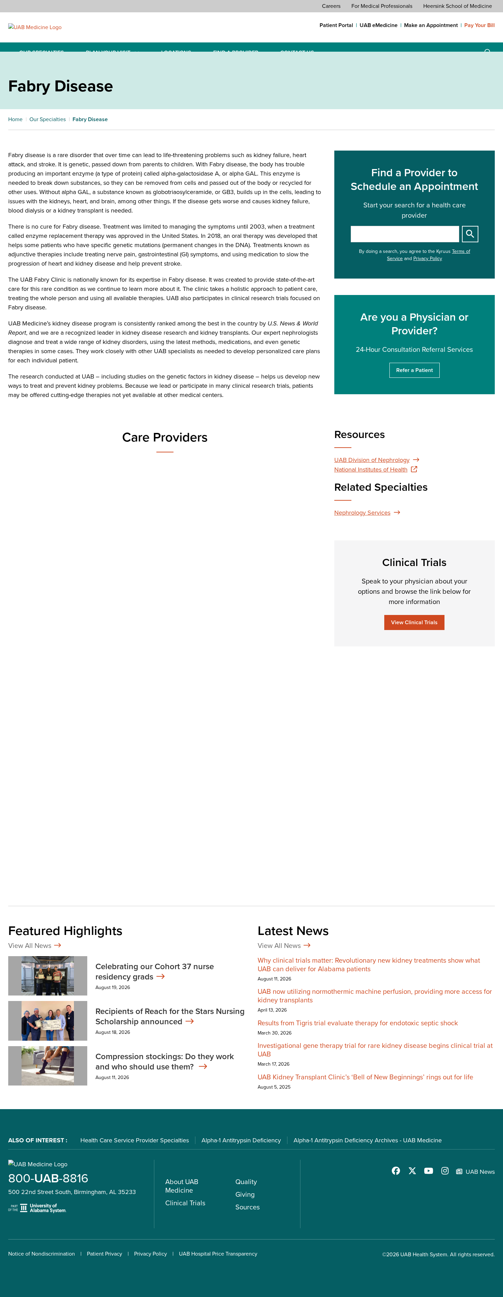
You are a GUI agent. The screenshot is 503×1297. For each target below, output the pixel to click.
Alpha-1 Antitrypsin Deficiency (241, 1140)
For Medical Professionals (381, 6)
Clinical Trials (185, 1203)
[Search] (470, 234)
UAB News (480, 1171)
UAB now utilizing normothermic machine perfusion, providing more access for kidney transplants (375, 995)
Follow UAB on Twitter (412, 1170)
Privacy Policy (427, 258)
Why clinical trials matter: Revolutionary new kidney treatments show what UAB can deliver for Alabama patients (369, 964)
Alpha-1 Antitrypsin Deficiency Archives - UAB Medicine (368, 1140)
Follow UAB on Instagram (445, 1170)
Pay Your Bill (479, 25)
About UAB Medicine (181, 1186)
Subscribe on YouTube (428, 1170)
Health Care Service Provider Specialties (134, 1140)
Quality (246, 1182)
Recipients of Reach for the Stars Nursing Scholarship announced (170, 1016)
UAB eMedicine (379, 25)
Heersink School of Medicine (457, 6)
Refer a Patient (414, 370)
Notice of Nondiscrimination (41, 1254)
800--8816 (48, 1178)
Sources (247, 1207)
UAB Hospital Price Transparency (218, 1254)
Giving (245, 1194)
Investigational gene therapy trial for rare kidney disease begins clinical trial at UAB (375, 1049)
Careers (331, 6)
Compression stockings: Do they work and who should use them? (164, 1061)
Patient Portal (336, 25)
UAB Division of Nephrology (372, 459)
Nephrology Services (362, 512)
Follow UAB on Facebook (395, 1170)
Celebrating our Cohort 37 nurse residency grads (154, 971)
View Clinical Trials (414, 622)
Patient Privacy (104, 1254)
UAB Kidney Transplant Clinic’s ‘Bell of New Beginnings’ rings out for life (365, 1077)
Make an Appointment (431, 25)
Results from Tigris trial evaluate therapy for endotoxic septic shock (358, 1023)
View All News (29, 945)
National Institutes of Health (371, 469)
